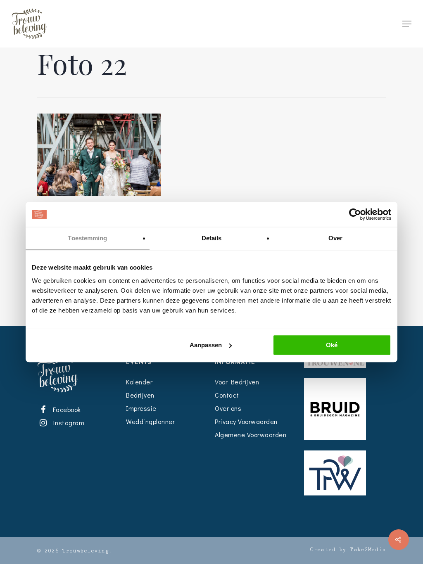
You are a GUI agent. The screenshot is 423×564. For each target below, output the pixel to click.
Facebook (65, 409)
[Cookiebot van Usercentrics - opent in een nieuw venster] (355, 214)
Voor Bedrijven (237, 381)
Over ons (228, 408)
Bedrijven (140, 395)
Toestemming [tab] (87, 238)
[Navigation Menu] (406, 24)
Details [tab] (212, 238)
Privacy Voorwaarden (246, 421)
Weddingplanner (150, 421)
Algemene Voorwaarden (250, 434)
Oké (331, 344)
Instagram (67, 422)
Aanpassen (206, 344)
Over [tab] (335, 238)
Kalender (139, 381)
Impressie (141, 408)
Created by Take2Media (348, 549)
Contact (227, 395)
